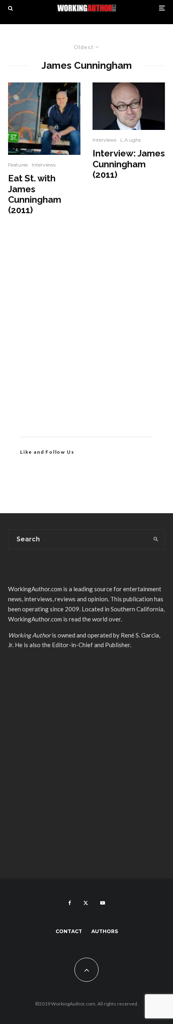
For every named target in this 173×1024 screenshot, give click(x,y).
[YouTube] (102, 902)
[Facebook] (69, 902)
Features (18, 165)
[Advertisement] (86, 338)
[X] (85, 902)
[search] (156, 539)
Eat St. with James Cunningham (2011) (34, 194)
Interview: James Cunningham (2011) (129, 164)
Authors (104, 931)
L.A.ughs (130, 140)
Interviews (44, 165)
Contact (69, 931)
